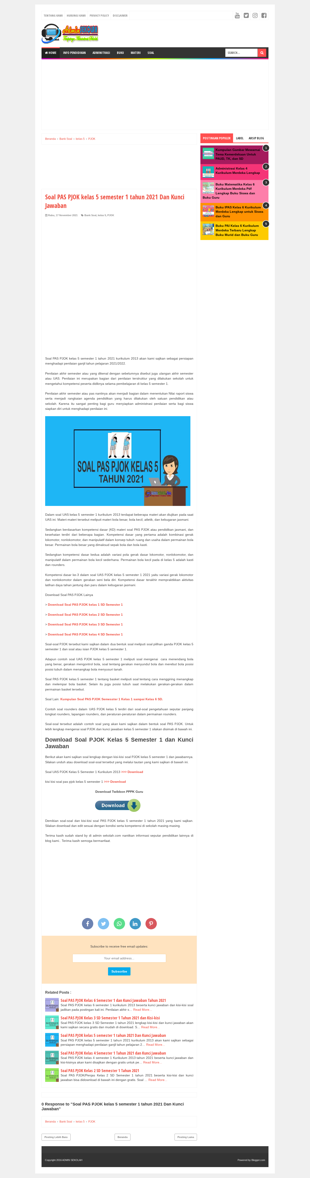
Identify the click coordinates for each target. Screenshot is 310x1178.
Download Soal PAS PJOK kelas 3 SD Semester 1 (86, 624)
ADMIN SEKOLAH (72, 1160)
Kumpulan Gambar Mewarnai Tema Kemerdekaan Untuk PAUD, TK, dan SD (238, 154)
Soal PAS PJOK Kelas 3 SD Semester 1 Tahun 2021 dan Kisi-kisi (110, 1017)
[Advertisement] (155, 94)
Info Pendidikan (74, 52)
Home (52, 52)
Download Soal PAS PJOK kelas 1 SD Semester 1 (86, 604)
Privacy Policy (99, 15)
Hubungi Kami (76, 15)
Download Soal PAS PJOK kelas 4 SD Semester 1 (86, 634)
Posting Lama (185, 1137)
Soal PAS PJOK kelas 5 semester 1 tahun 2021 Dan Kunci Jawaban (113, 1035)
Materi (136, 52)
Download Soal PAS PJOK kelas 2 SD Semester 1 (86, 614)
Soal (151, 52)
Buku (120, 52)
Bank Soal (90, 215)
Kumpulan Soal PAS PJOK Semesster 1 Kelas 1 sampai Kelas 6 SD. (111, 699)
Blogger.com (258, 1160)
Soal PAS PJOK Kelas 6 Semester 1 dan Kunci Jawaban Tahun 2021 (113, 1000)
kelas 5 (102, 215)
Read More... (142, 1009)
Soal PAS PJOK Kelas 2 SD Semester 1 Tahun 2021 (100, 1070)
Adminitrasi (101, 52)
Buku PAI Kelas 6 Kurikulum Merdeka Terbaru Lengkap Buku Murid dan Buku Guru (237, 230)
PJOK (110, 215)
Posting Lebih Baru (56, 1137)
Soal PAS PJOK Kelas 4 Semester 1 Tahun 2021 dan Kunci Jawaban (113, 1053)
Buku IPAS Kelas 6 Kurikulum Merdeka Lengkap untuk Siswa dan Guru (239, 211)
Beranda (123, 1137)
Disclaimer (120, 15)
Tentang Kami (53, 15)
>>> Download (132, 772)
